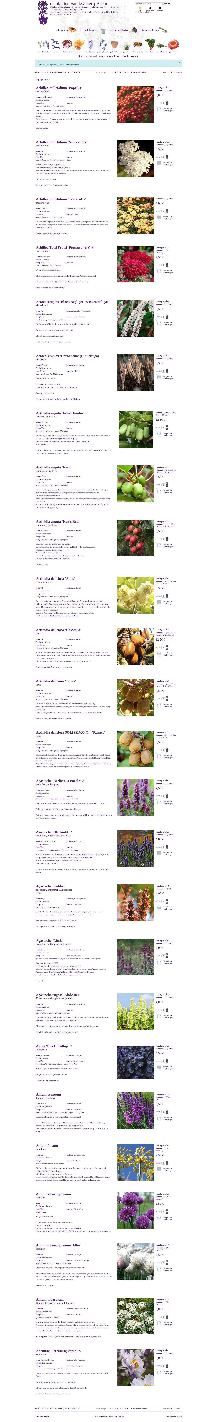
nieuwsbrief (113, 56)
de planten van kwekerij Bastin (79, 3)
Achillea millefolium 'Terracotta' (61, 199)
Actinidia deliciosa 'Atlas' (55, 579)
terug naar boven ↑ (43, 1416)
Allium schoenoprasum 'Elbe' (58, 1245)
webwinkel (91, 56)
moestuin (149, 52)
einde (144, 72)
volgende (137, 72)
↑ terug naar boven (174, 1416)
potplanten (114, 52)
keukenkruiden (161, 52)
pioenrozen (173, 52)
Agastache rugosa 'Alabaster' (58, 995)
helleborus (67, 52)
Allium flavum (47, 1146)
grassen (126, 52)
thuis (80, 56)
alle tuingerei (91, 30)
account (134, 56)
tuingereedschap (150, 30)
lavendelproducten (119, 30)
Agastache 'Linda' (49, 941)
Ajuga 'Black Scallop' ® (54, 1046)
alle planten (62, 30)
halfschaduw (150, 10)
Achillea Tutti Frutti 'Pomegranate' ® (65, 247)
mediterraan (90, 52)
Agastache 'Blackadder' (54, 832)
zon (140, 10)
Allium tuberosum (50, 1299)
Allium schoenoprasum (53, 1194)
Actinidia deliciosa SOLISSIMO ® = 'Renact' (70, 732)
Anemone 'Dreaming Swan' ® (58, 1351)
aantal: (158, 103)
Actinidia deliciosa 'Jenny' (56, 681)
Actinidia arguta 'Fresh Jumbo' (60, 413)
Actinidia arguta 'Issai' (53, 467)
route (102, 56)
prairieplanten (102, 52)
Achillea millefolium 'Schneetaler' (62, 142)
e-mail (125, 56)
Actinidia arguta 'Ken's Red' (58, 521)
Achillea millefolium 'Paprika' (59, 88)
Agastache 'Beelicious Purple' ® (60, 781)
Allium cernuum (48, 1094)
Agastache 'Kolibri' (51, 886)
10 (131, 72)
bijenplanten (138, 52)
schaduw (160, 10)
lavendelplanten (44, 52)
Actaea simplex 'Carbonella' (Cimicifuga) (67, 356)
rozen (79, 52)
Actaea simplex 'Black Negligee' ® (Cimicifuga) (72, 302)
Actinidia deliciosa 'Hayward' (58, 630)
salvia (55, 52)
